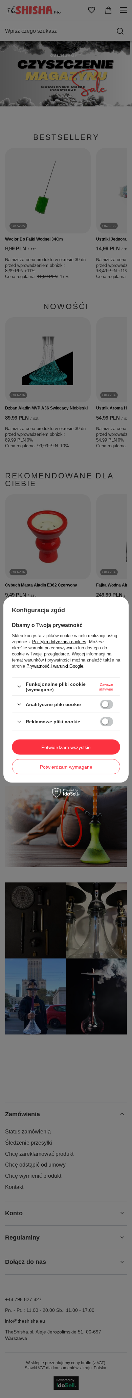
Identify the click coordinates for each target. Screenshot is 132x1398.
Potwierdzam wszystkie (66, 747)
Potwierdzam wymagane (66, 766)
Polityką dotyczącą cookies (59, 641)
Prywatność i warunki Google (54, 665)
